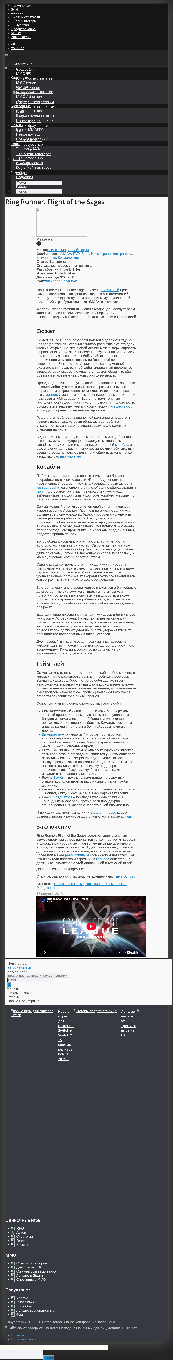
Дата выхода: (48, 277)
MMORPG (24, 82)
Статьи (17, 172)
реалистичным (77, 855)
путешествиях (119, 406)
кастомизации (47, 487)
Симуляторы (21, 25)
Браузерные (21, 106)
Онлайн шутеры (24, 21)
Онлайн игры (78, 250)
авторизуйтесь (19, 967)
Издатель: (45, 273)
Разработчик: (48, 269)
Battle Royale (21, 37)
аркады (127, 816)
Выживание (51, 734)
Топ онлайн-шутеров (33, 167)
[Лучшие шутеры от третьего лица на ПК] (97, 1110)
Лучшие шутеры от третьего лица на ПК (128, 1023)
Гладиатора (63, 797)
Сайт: (41, 281)
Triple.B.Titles (124, 876)
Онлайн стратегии (25, 17)
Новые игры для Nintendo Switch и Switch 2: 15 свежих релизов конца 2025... (66, 1035)
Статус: (42, 261)
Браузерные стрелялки (35, 106)
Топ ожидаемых (29, 162)
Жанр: (41, 250)
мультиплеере (104, 812)
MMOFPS (23, 73)
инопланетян (70, 456)
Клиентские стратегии (34, 78)
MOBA (16, 33)
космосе (102, 859)
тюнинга (43, 491)
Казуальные (46, 257)
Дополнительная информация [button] (60, 869)
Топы (15, 143)
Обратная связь (23, 1339)
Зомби (59, 777)
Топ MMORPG (27, 148)
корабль (121, 444)
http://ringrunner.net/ (61, 281)
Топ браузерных (29, 144)
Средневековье (23, 29)
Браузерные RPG (30, 110)
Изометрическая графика (111, 254)
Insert (48, 1357)
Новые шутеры (28, 134)
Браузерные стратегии (35, 115)
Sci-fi (15, 9)
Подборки (24, 177)
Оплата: (43, 265)
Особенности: (48, 254)
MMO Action (26, 96)
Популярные (21, 5)
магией (51, 394)
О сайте (17, 1335)
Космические (68, 257)
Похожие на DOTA (69, 884)
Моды (21, 181)
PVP (76, 254)
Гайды (21, 186)
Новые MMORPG (30, 129)
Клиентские (22, 64)
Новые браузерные (32, 125)
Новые (16, 125)
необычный (110, 290)
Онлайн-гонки (28, 101)
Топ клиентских (29, 153)
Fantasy (17, 13)
